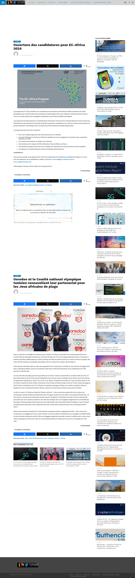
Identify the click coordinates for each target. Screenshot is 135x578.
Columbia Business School (35, 185)
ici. (51, 166)
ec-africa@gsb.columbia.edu (61, 159)
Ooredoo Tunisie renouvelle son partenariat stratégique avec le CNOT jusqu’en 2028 (52, 464)
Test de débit (62, 2)
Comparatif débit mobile (102, 2)
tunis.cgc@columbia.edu (22, 162)
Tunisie (62, 438)
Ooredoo (50, 438)
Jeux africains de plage (38, 438)
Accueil (32, 2)
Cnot (27, 438)
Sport (57, 438)
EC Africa (48, 185)
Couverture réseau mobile (80, 2)
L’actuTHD (41, 2)
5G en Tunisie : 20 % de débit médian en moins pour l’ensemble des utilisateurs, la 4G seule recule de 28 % (25, 464)
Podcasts (51, 2)
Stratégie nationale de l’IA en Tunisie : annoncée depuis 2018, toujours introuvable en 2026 (78, 464)
